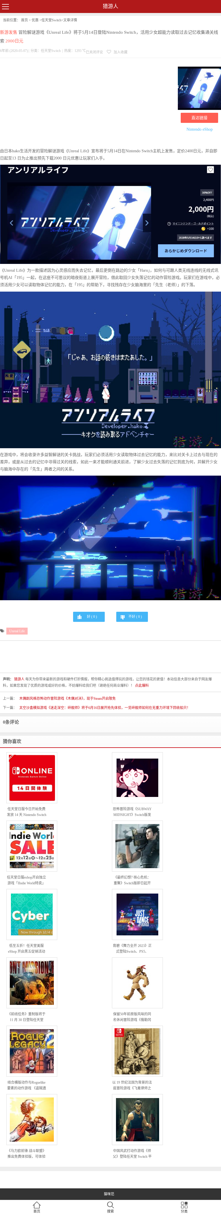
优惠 (35, 20)
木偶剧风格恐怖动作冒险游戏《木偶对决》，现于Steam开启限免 (67, 699)
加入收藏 (120, 52)
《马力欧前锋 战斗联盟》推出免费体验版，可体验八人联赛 (26, 1154)
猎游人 (110, 6)
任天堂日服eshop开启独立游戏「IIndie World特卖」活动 (26, 880)
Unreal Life (17, 631)
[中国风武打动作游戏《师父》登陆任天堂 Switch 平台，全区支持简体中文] (137, 1119)
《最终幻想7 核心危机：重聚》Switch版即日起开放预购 (132, 880)
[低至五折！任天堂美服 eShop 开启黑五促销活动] (32, 914)
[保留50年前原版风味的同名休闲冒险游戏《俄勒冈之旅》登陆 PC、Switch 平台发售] (137, 983)
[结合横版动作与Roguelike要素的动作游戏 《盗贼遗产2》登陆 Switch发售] (32, 1051)
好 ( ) (92, 617)
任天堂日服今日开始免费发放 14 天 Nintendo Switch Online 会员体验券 (26, 812)
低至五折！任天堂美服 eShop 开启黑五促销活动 (26, 949)
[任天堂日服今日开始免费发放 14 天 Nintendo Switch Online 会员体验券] (32, 778)
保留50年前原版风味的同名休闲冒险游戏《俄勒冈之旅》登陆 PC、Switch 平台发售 (132, 1017)
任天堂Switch (51, 20)
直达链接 (199, 118)
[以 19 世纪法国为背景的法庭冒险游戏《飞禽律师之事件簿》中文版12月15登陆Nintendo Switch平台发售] (137, 1051)
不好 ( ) (135, 617)
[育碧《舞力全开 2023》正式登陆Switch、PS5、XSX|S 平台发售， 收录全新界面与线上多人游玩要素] (137, 914)
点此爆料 (142, 686)
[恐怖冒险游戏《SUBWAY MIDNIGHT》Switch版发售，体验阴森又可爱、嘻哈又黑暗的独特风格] (137, 778)
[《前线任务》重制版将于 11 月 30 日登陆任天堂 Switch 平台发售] (32, 983)
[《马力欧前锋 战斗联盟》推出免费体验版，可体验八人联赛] (32, 1119)
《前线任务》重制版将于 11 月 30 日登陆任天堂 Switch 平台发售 (26, 1017)
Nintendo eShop (199, 129)
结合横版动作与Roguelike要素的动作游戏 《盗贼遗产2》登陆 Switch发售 (26, 1085)
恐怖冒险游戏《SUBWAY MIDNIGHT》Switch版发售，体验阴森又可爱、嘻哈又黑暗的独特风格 (132, 812)
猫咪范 (109, 1194)
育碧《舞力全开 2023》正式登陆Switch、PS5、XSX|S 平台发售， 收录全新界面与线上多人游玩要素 (132, 949)
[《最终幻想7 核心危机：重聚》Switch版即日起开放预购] (137, 846)
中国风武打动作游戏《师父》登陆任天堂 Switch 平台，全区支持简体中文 (132, 1154)
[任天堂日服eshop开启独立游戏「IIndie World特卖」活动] (32, 846)
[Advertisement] (87, 104)
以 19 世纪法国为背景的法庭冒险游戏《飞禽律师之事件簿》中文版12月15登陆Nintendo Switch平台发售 (132, 1085)
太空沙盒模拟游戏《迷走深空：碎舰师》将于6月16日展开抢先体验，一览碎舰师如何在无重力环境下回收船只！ (104, 708)
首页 (24, 20)
